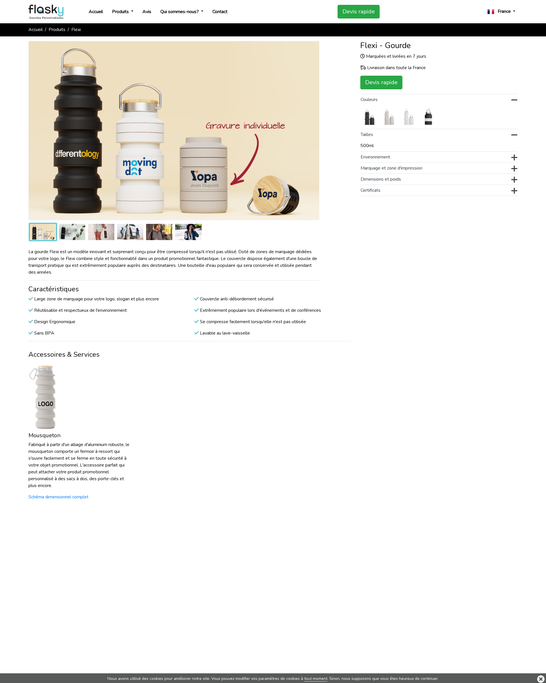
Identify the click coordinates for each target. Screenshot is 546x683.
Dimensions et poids (381, 179)
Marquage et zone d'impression (391, 168)
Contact (220, 12)
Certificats (370, 190)
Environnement (375, 157)
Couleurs (369, 99)
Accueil (96, 12)
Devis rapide (358, 11)
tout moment (315, 678)
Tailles (367, 134)
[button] (501, 11)
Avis (146, 12)
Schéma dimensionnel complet (58, 497)
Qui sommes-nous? (180, 12)
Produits (121, 12)
